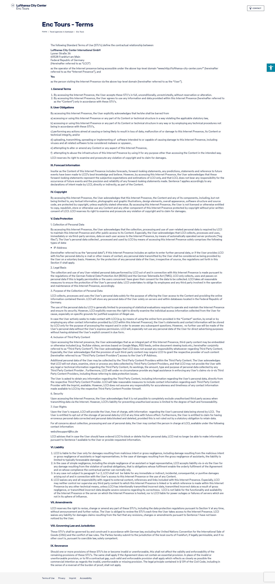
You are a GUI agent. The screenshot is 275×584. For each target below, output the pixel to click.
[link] (271, 68)
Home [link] (44, 31)
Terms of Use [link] (48, 578)
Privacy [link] (61, 578)
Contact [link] (257, 8)
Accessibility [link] (86, 578)
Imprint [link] (72, 578)
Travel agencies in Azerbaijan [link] (61, 32)
